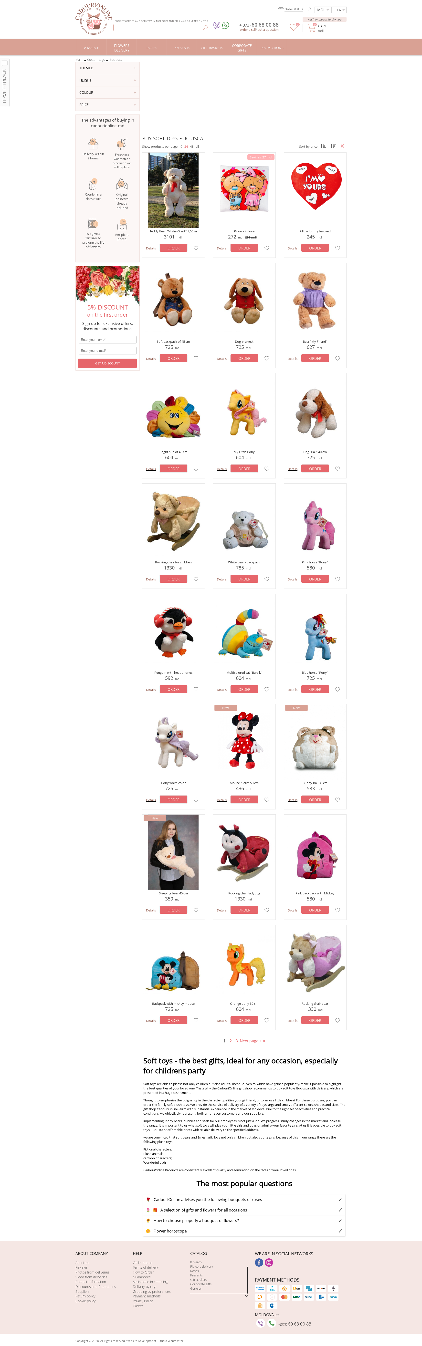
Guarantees (142, 1277)
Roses (194, 1271)
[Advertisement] (244, 98)
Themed (86, 68)
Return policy (85, 1296)
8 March (196, 1262)
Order (173, 248)
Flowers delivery (201, 1266)
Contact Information (90, 1281)
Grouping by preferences (152, 1291)
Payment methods (147, 1296)
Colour (86, 92)
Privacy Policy (143, 1301)
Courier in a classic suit (93, 196)
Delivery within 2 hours (93, 156)
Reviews (81, 1267)
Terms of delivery (145, 1267)
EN (339, 10)
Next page (251, 1041)
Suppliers (82, 1291)
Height (85, 80)
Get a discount (107, 363)
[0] (294, 30)
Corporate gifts (200, 1284)
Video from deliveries (91, 1277)
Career (138, 1306)
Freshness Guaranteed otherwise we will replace (122, 161)
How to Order (143, 1272)
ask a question (268, 29)
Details (151, 248)
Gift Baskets (198, 1279)
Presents (196, 1275)
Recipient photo (122, 236)
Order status (142, 1262)
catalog (198, 1253)
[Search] (205, 27)
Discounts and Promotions (95, 1286)
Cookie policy (85, 1301)
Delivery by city (144, 1286)
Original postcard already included (122, 201)
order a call (248, 29)
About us (82, 1262)
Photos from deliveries (92, 1272)
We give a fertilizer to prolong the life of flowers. (93, 240)
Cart (322, 26)
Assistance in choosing (150, 1281)
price (84, 104)
